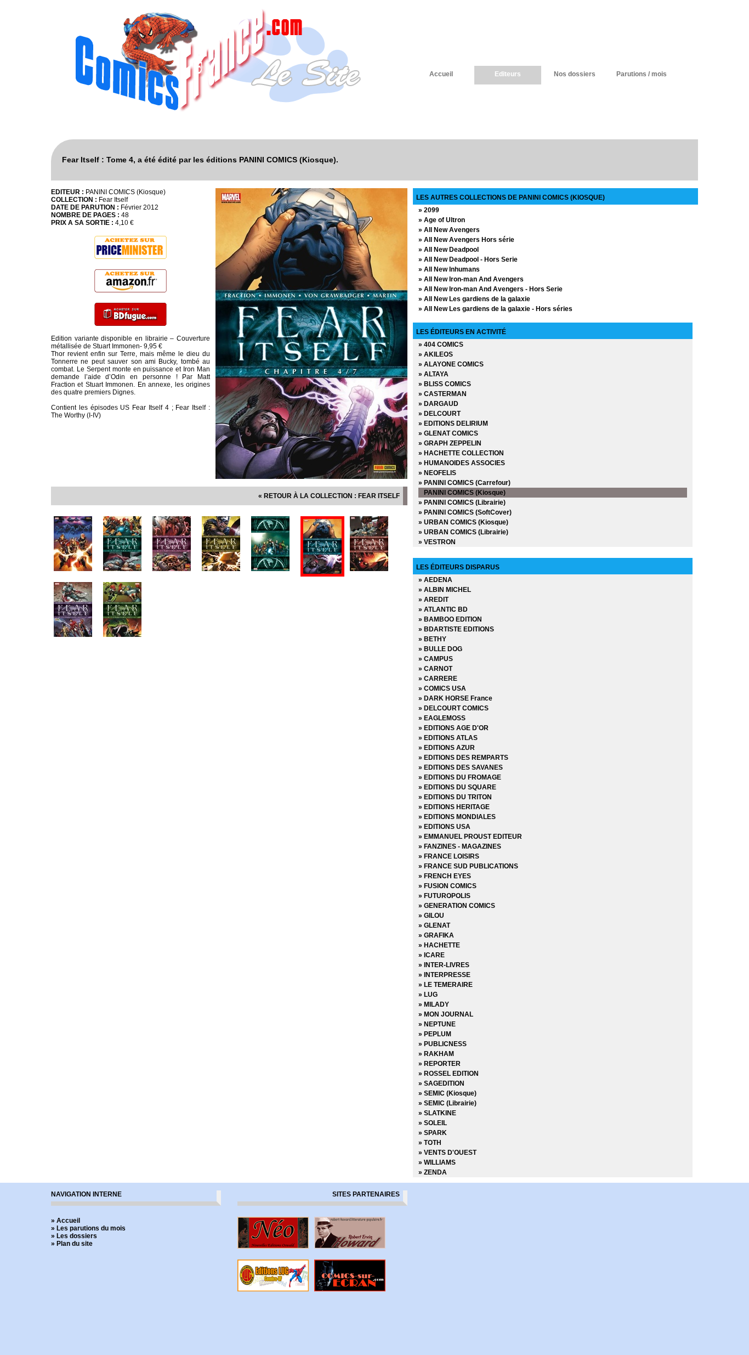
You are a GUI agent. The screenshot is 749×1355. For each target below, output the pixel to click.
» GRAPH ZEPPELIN (449, 443)
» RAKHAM (436, 1054)
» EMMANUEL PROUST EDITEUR (470, 836)
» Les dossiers (74, 1236)
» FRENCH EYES (444, 876)
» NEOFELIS (437, 473)
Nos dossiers (574, 74)
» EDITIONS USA (444, 827)
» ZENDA (432, 1172)
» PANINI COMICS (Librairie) (462, 502)
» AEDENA (435, 580)
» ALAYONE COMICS (451, 364)
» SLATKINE (437, 1113)
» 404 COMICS (440, 344)
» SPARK (432, 1133)
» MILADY (433, 1004)
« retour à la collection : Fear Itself (329, 496)
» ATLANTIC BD (443, 609)
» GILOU (431, 915)
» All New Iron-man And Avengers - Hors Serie (490, 289)
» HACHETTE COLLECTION (461, 453)
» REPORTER (439, 1064)
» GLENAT (434, 925)
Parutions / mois (641, 74)
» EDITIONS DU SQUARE (457, 787)
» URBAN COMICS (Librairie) (463, 532)
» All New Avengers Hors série (466, 240)
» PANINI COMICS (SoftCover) (465, 512)
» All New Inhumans (449, 269)
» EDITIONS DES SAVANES (460, 767)
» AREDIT (433, 599)
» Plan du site (72, 1243)
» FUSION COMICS (447, 886)
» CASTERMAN (442, 394)
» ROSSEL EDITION (448, 1073)
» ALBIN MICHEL (444, 590)
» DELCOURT (439, 413)
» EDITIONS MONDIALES (457, 817)
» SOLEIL (432, 1123)
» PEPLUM (434, 1034)
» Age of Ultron (441, 220)
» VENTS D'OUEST (447, 1152)
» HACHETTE (439, 945)
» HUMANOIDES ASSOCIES (461, 463)
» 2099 (428, 210)
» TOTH (429, 1143)
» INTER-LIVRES (443, 965)
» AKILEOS (435, 354)
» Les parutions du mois (88, 1228)
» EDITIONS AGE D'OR (453, 728)
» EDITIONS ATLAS (448, 738)
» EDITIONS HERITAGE (454, 807)
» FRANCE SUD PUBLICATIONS (468, 866)
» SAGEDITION (441, 1083)
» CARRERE (437, 678)
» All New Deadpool (448, 249)
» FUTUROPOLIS (444, 896)
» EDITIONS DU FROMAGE (459, 777)
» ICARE (431, 955)
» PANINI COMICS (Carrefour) (464, 483)
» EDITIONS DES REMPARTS (463, 757)
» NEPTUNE (437, 1024)
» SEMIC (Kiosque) (447, 1093)
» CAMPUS (435, 659)
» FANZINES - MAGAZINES (459, 846)
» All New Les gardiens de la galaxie (474, 299)
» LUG (428, 994)
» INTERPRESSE (444, 975)
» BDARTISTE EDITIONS (456, 629)
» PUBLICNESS (442, 1044)
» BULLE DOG (440, 649)
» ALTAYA (433, 374)
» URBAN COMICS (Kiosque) (463, 522)
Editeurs (508, 74)
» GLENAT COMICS (448, 433)
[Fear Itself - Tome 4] (311, 477)
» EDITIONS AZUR (446, 748)
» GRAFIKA (436, 935)
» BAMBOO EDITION (450, 619)
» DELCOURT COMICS (453, 708)
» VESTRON (437, 542)
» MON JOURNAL (445, 1014)
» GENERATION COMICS (456, 906)
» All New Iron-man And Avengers (471, 279)
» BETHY (432, 639)
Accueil (441, 74)
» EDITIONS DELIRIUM (453, 423)
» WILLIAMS (437, 1162)
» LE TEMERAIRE (445, 985)
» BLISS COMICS (444, 384)
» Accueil (65, 1220)
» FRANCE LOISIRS (448, 856)
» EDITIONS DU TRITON (455, 797)
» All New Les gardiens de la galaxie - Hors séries (495, 309)
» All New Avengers (449, 230)
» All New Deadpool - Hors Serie (468, 259)
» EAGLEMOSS (442, 718)
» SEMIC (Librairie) (447, 1103)
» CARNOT (435, 669)
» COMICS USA (442, 688)
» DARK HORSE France (455, 698)
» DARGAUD (438, 404)
